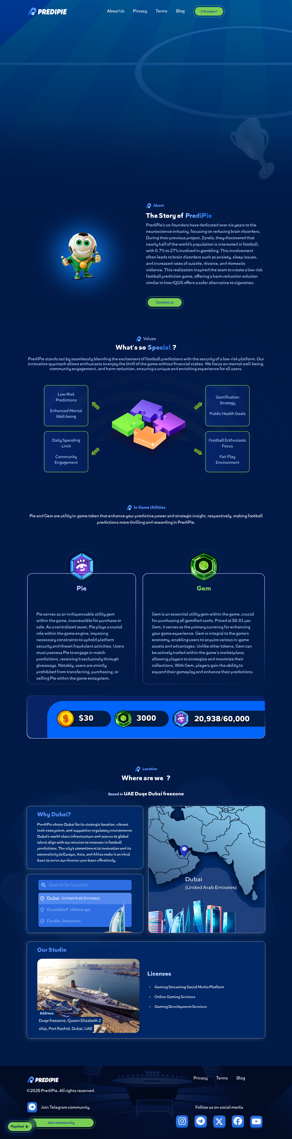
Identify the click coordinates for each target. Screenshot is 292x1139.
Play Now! (17, 1126)
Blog (180, 11)
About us (115, 11)
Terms (161, 11)
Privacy (140, 11)
